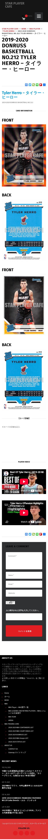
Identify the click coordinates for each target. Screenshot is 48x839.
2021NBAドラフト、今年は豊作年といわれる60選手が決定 (22, 787)
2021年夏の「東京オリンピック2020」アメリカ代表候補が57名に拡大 (21, 811)
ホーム (7, 696)
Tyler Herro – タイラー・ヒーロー (23, 95)
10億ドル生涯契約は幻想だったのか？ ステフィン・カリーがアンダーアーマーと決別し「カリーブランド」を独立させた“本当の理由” (22, 773)
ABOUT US (8, 745)
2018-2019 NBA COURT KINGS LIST (21, 731)
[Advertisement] (24, 444)
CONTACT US (13, 749)
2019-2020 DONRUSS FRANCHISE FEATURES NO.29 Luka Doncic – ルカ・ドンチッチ (21, 799)
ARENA (10, 720)
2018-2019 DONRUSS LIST (17, 734)
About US (30, 678)
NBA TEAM (12, 717)
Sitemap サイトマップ (17, 752)
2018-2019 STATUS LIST (16, 742)
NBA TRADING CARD (11, 724)
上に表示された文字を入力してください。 (23, 610)
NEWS (6, 700)
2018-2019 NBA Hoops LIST (18, 738)
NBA (6, 704)
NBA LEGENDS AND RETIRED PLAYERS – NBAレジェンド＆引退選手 (27, 712)
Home (6, 693)
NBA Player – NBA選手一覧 (18, 707)
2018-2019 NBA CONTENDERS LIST (20, 727)
